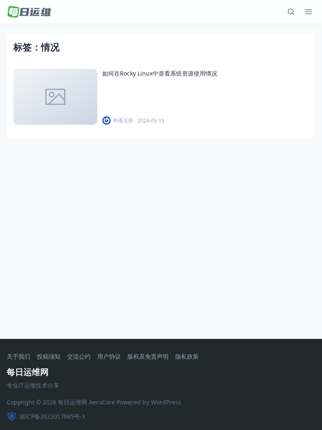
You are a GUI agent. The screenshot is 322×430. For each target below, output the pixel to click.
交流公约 (79, 356)
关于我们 (18, 356)
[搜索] (291, 11)
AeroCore (102, 402)
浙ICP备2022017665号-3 (52, 416)
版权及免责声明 (148, 356)
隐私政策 (187, 356)
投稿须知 (48, 356)
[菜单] (308, 11)
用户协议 (109, 356)
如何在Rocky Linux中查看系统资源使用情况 (159, 73)
